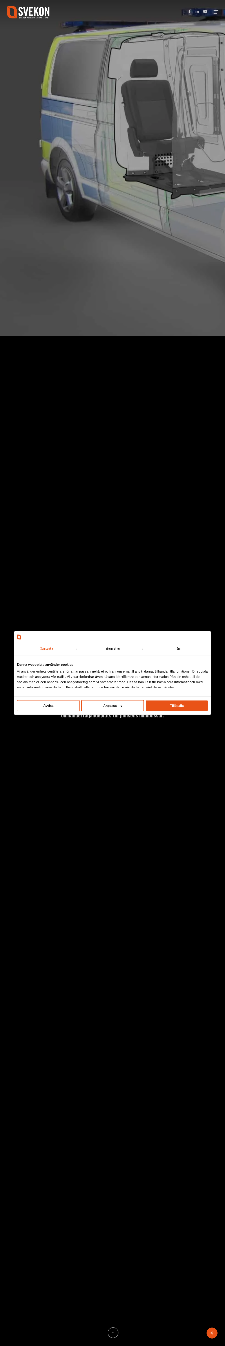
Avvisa (48, 706)
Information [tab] (112, 649)
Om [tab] (178, 649)
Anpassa (110, 706)
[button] (216, 12)
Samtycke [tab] (46, 649)
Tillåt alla (177, 706)
